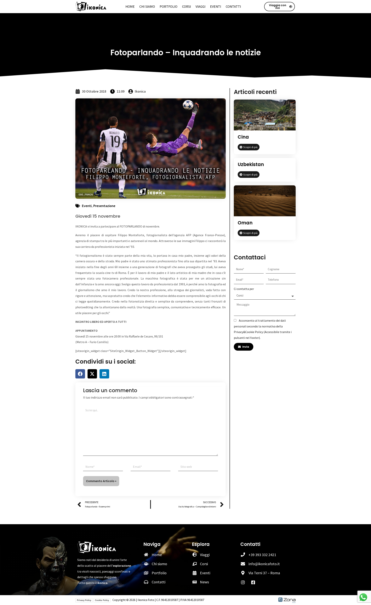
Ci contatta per (244, 289)
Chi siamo (147, 6)
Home (130, 6)
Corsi (186, 6)
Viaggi (200, 6)
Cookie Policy (102, 600)
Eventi (215, 6)
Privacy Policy (84, 600)
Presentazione (104, 206)
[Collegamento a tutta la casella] (265, 170)
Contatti (233, 6)
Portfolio (168, 6)
